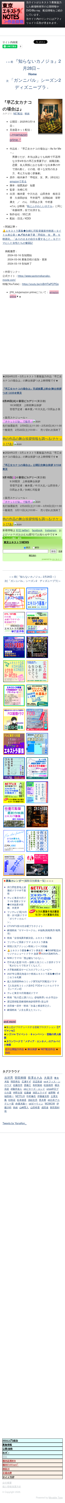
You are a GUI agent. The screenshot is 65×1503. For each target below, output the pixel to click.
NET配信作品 (48, 1049)
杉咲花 (11, 1100)
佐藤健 (27, 1092)
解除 (37, 547)
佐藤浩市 (17, 1085)
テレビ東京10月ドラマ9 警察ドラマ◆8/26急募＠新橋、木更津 (16, 902)
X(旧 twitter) (22, 530)
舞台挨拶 (32, 1049)
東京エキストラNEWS (16, 542)
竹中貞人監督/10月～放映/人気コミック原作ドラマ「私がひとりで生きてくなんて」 (33, 964)
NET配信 (18, 113)
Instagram (51, 530)
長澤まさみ (35, 1077)
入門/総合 (10, 1440)
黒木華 (42, 1100)
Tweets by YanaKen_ (15, 1123)
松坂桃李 (48, 1085)
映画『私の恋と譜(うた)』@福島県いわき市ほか (32, 997)
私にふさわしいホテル (39, 206)
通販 (5, 1456)
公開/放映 (8, 1448)
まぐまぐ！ (56, 559)
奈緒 (15, 1107)
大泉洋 (48, 1077)
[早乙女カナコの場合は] (50, 132)
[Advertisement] (32, 335)
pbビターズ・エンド (34, 1089)
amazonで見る (18, 181)
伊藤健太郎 (43, 1096)
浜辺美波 (37, 1081)
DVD (7, 1052)
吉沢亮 (8, 1077)
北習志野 (7, 1473)
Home (32, 74)
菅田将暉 (20, 1077)
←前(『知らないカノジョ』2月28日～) (34, 576)
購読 (28, 547)
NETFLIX (20, 1096)
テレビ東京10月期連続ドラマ (22, 993)
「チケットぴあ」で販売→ (18, 421)
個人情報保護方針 (11, 1486)
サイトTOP (8, 1477)
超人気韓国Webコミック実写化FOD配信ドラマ (32, 981)
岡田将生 (15, 1081)
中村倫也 (31, 1096)
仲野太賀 (17, 1092)
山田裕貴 (35, 1107)
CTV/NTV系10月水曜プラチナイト (25, 926)
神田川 (6, 1469)
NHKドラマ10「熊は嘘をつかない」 (26, 958)
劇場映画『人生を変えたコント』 (24, 1009)
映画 (27, 113)
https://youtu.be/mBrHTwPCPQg (40, 284)
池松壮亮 (32, 1100)
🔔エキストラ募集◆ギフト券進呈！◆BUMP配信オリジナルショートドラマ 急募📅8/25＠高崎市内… (34, 952)
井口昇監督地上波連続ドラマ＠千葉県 (16, 890)
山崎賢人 (24, 1107)
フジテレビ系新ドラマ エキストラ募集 (27, 942)
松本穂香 (21, 1100)
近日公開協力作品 (14, 1049)
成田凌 (44, 1107)
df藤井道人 (16, 1089)
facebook (37, 530)
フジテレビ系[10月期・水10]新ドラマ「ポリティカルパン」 (17, 917)
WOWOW (50, 1103)
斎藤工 (27, 1085)
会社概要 (7, 1482)
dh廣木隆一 (21, 1103)
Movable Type (56, 1497)
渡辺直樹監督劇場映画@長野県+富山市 (27, 1001)
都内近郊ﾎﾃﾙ (9, 1460)
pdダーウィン (36, 1103)
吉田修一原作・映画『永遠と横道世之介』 (29, 1005)
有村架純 (37, 1085)
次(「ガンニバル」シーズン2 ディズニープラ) (31, 581)
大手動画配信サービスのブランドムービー (29, 969)
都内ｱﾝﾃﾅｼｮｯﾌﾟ (11, 1464)
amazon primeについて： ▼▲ (34, 294)
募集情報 (7, 1444)
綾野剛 (51, 1092)
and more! (10, 1021)
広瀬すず (26, 1081)
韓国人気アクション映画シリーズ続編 (27, 946)
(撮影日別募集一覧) (24, 880)
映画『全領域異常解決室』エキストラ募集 (29, 938)
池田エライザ (40, 1092)
